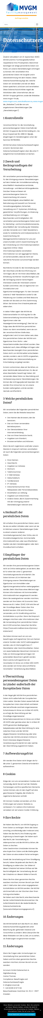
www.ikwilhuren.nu (25, 101)
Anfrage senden (21, 18)
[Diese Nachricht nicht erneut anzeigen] (40, 1010)
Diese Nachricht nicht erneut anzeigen (21, 1014)
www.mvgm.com (10, 101)
